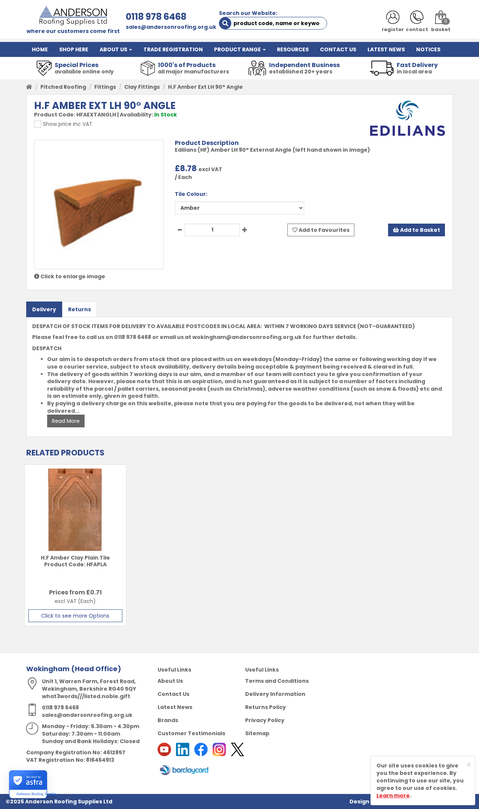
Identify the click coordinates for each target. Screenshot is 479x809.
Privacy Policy (264, 720)
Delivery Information (275, 694)
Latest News (175, 707)
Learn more (393, 795)
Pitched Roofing (63, 87)
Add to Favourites (324, 230)
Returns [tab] (79, 309)
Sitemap (257, 733)
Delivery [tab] (44, 309)
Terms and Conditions (277, 681)
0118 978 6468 (156, 16)
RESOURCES (293, 49)
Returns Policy (265, 707)
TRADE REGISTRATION (173, 49)
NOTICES (428, 49)
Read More (66, 421)
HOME (40, 49)
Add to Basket (419, 230)
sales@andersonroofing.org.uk (171, 27)
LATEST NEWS (386, 49)
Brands (168, 720)
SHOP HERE (73, 49)
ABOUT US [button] (114, 49)
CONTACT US (338, 49)
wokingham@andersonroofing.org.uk (247, 337)
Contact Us (173, 694)
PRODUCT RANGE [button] (238, 49)
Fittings (105, 87)
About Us (170, 681)
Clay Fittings (142, 87)
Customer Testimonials (191, 733)
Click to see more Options (75, 615)
